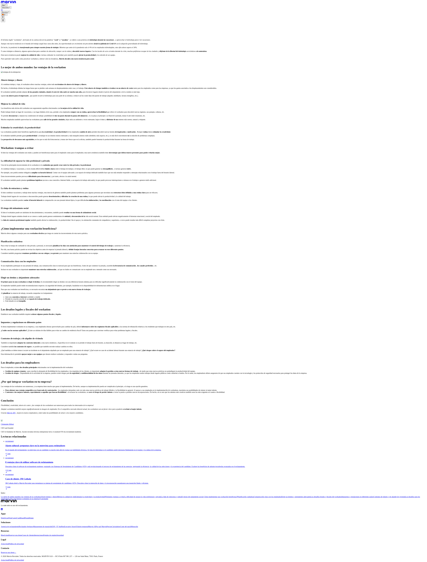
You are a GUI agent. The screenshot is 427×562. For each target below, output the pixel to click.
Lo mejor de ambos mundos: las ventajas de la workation (21, 497)
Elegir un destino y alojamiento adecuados (296, 497)
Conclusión (44, 499)
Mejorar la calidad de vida (66, 497)
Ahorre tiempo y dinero (49, 497)
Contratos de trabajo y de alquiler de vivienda (389, 497)
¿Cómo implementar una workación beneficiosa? (220, 497)
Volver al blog (7, 24)
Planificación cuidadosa (245, 497)
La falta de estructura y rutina (171, 497)
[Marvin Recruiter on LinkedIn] (2, 509)
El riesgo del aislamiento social (192, 497)
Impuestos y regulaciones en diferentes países (358, 497)
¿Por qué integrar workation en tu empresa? (25, 499)
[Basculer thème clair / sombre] (3, 17)
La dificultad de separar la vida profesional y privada (142, 497)
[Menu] (3, 20)
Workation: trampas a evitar (114, 497)
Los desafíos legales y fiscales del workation (326, 497)
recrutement (5, 26)
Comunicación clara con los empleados (267, 497)
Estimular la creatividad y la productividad (90, 497)
